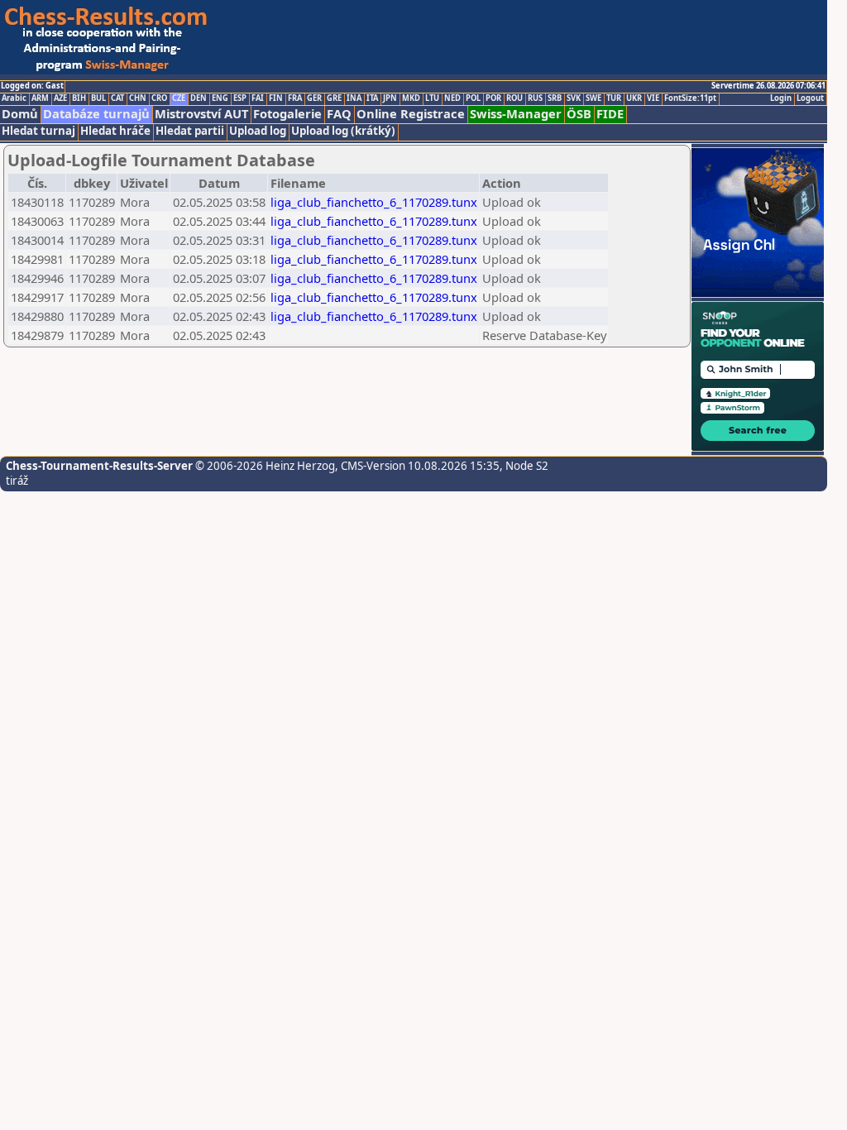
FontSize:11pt (690, 98)
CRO (159, 98)
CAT (117, 98)
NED (452, 98)
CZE (178, 98)
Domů (20, 114)
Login (781, 98)
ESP (239, 98)
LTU (432, 98)
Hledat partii (190, 131)
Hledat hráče (115, 131)
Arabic (14, 98)
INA (354, 98)
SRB (555, 98)
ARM (40, 98)
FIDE (610, 114)
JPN (390, 98)
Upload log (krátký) (343, 131)
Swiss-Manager (516, 114)
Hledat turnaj (38, 131)
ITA (372, 98)
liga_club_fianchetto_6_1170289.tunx (373, 202)
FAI (257, 98)
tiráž (17, 480)
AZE (60, 98)
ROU (514, 98)
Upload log (257, 131)
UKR (634, 98)
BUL (98, 98)
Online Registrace (411, 114)
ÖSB (579, 114)
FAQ (339, 114)
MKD (411, 98)
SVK (574, 98)
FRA (295, 98)
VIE (653, 98)
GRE (334, 98)
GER (314, 98)
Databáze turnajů (96, 114)
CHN (137, 98)
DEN (198, 98)
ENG (220, 98)
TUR (613, 98)
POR (493, 98)
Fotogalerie (287, 114)
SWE (593, 98)
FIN (276, 98)
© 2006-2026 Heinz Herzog (264, 465)
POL (473, 98)
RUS (535, 98)
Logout (810, 98)
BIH (79, 98)
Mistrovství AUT (201, 114)
